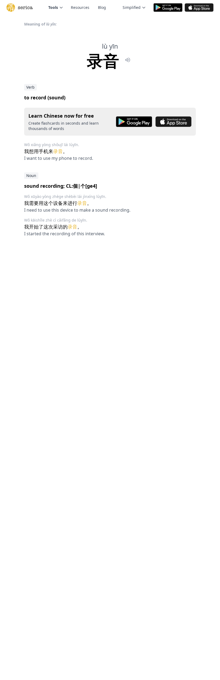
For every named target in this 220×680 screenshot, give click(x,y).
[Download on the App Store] (173, 121)
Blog (102, 7)
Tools (53, 7)
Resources (80, 7)
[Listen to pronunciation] (127, 61)
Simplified (132, 7)
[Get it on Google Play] (134, 121)
